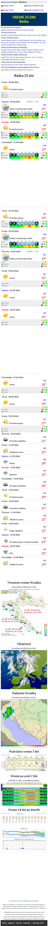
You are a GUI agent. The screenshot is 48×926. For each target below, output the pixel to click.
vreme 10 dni (9, 914)
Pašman (29, 50)
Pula (39, 35)
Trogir (3, 57)
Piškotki (7, 912)
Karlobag (23, 45)
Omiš (3, 59)
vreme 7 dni (39, 912)
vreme (13, 912)
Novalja (9, 45)
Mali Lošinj (4, 42)
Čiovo (7, 57)
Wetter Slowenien (26, 919)
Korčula (10, 65)
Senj (28, 42)
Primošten (37, 52)
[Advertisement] (24, 183)
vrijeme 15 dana (27, 917)
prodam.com (15, 919)
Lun (41, 42)
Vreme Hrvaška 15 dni (35, 6)
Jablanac (36, 42)
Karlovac (24, 30)
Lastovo (16, 65)
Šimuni (14, 45)
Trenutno (19, 923)
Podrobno (26, 923)
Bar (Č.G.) (30, 70)
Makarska (16, 59)
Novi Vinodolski (21, 42)
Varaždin (31, 30)
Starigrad (4, 50)
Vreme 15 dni (8, 6)
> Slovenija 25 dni (37, 923)
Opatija (3, 40)
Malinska (27, 40)
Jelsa (33, 57)
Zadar (9, 50)
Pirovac (15, 52)
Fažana (34, 35)
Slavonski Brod (16, 30)
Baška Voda (9, 59)
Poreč (21, 35)
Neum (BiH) (5, 70)
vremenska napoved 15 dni (12, 917)
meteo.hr (25, 908)
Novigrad (15, 35)
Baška (39, 40)
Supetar (21, 57)
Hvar (29, 57)
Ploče (21, 65)
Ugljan (18, 50)
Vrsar (25, 35)
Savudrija (4, 35)
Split (17, 57)
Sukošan (24, 50)
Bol (26, 57)
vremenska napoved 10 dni (33, 914)
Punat (35, 40)
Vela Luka (4, 65)
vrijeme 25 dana (38, 917)
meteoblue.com (42, 908)
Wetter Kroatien (38, 919)
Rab (32, 42)
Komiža (40, 57)
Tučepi (22, 59)
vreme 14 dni (19, 914)
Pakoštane (4, 52)
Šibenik (31, 52)
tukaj (37, 589)
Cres (43, 40)
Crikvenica (12, 42)
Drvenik (12, 57)
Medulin (44, 35)
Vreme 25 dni (8, 10)
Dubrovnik (32, 65)
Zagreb (3, 30)
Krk (31, 40)
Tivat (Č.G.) (13, 70)
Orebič (26, 65)
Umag (10, 35)
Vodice (26, 52)
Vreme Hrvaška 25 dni (35, 10)
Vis (36, 57)
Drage (10, 52)
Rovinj (30, 35)
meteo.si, (42, 906)
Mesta (4, 923)
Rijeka (8, 40)
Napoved (11, 923)
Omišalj (20, 40)
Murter (21, 52)
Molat (14, 50)
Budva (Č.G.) (22, 70)
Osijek (8, 30)
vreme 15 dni (20, 912)
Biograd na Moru (38, 50)
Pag (18, 45)
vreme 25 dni (30, 912)
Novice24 (7, 919)
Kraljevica (14, 40)
